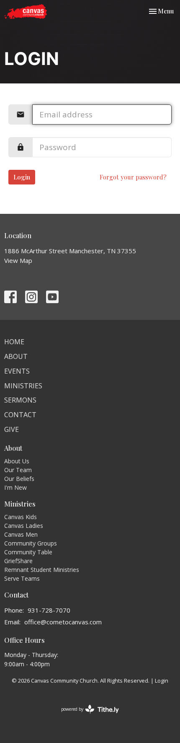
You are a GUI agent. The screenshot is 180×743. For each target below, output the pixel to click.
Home (14, 341)
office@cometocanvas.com (63, 622)
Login (21, 177)
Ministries (23, 385)
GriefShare (18, 561)
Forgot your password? (133, 177)
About (16, 356)
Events (17, 371)
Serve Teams (22, 578)
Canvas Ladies (23, 526)
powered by (85, 716)
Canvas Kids (20, 517)
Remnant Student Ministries (41, 570)
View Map (18, 260)
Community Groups (30, 543)
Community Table (28, 552)
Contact (20, 414)
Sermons (20, 400)
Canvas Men (21, 534)
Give (11, 429)
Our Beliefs (19, 479)
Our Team (18, 470)
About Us (16, 461)
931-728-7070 (49, 610)
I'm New (15, 487)
